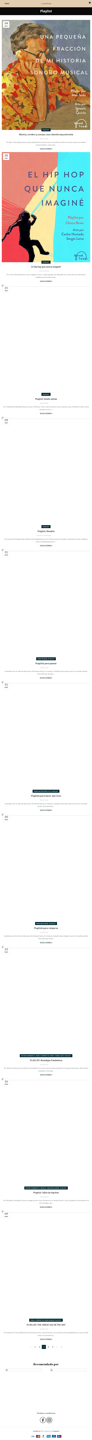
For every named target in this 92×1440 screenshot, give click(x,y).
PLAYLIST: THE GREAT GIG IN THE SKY (46, 1324)
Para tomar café (57, 1056)
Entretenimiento (28, 1056)
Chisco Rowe (44, 271)
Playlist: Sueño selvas (46, 398)
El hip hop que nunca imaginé (46, 266)
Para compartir (42, 1056)
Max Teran (44, 139)
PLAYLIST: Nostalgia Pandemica (46, 1060)
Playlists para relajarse (46, 928)
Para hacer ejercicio (42, 791)
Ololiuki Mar (44, 403)
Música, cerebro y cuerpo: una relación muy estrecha (46, 134)
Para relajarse (42, 923)
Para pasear (42, 659)
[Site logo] (46, 3)
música (43, 1188)
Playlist (46, 130)
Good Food (44, 667)
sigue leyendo (46, 149)
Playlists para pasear (46, 663)
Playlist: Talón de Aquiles (46, 1192)
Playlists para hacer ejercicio (46, 795)
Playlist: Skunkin (46, 531)
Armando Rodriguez (44, 535)
